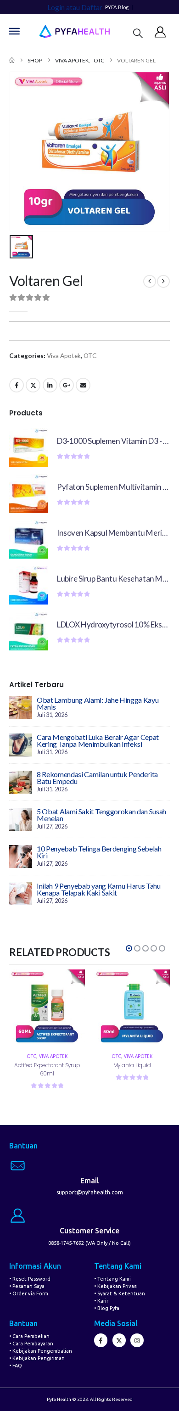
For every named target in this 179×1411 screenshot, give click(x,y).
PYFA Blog (117, 7)
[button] (138, 33)
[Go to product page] (28, 447)
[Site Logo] (74, 31)
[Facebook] (100, 1340)
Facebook (16, 385)
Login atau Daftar (74, 7)
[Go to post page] (20, 706)
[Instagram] (137, 1340)
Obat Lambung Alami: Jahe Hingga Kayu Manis (97, 703)
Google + (66, 385)
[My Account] (160, 32)
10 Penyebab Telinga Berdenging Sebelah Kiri (99, 852)
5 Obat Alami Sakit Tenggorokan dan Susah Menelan (101, 815)
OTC (90, 355)
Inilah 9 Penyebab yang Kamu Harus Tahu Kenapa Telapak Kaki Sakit (99, 889)
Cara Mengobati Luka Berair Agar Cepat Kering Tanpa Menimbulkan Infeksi (98, 740)
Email (83, 385)
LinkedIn (50, 385)
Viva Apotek (64, 355)
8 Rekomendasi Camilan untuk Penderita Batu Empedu (97, 777)
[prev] (149, 281)
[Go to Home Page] (12, 60)
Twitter (33, 385)
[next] (163, 281)
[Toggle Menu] (14, 31)
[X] (119, 1340)
